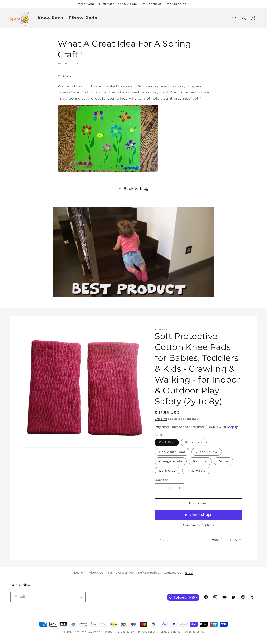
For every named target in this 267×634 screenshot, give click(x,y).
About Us (96, 573)
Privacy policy (147, 631)
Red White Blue (172, 452)
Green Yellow (206, 452)
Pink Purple (196, 470)
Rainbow (200, 461)
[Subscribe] (80, 597)
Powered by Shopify (99, 631)
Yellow (223, 461)
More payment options (198, 524)
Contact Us (172, 573)
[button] (234, 18)
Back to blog (136, 188)
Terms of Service (121, 573)
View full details (224, 540)
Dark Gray (167, 470)
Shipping (161, 418)
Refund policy (149, 573)
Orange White (170, 461)
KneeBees (79, 631)
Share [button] (67, 75)
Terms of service (170, 631)
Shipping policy (194, 631)
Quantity (161, 479)
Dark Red (166, 442)
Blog (189, 573)
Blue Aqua (193, 442)
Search (79, 573)
